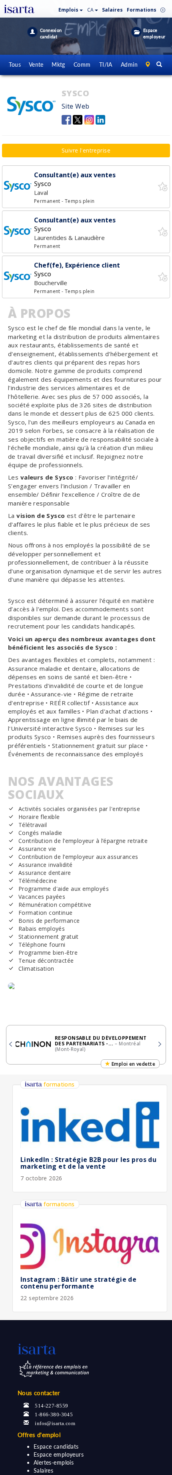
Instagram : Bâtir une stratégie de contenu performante (78, 1283)
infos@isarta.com (55, 1422)
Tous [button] (15, 64)
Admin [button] (129, 64)
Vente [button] (36, 64)
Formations (141, 9)
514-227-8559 (51, 1405)
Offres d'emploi (39, 1434)
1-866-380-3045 (54, 1414)
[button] (71, 8)
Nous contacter (39, 1392)
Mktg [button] (58, 64)
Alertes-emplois (54, 1462)
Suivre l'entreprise (86, 150)
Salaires (43, 1470)
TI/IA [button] (105, 64)
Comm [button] (82, 64)
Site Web (75, 106)
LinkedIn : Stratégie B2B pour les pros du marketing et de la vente (88, 1163)
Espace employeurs (59, 1454)
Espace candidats (56, 1446)
